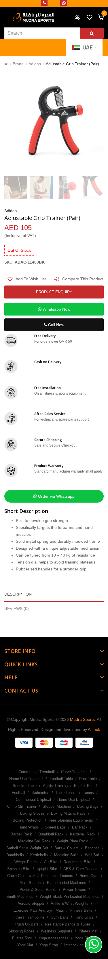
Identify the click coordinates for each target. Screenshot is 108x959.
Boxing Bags (87, 806)
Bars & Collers (66, 848)
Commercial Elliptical (33, 799)
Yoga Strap (48, 945)
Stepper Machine (57, 806)
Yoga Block (84, 938)
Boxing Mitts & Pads (68, 813)
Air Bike (50, 862)
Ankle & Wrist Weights (69, 903)
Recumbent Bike (77, 862)
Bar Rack (80, 827)
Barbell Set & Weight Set (27, 848)
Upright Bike (47, 869)
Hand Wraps (28, 827)
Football (18, 792)
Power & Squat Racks (38, 889)
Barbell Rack (21, 834)
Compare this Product (82, 279)
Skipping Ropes (21, 931)
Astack (94, 729)
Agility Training (55, 785)
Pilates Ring (22, 938)
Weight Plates (26, 862)
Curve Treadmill (74, 772)
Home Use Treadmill (26, 779)
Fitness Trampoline (28, 917)
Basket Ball (83, 785)
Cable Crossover (21, 876)
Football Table (61, 779)
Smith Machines (19, 896)
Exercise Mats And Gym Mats (39, 910)
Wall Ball (92, 855)
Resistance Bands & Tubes (68, 924)
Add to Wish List (31, 279)
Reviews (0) (16, 608)
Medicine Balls (66, 855)
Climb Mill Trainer (21, 806)
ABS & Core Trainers (80, 869)
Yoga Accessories (54, 938)
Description (18, 594)
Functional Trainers (57, 876)
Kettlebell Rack (82, 834)
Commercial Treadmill (36, 772)
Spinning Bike (18, 869)
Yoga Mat (25, 945)
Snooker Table (25, 785)
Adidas (35, 63)
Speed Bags (55, 827)
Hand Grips (84, 917)
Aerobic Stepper (31, 903)
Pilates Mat (88, 931)
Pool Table (88, 779)
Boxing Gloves (32, 813)
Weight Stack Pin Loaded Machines (69, 896)
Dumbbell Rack (51, 834)
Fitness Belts (81, 910)
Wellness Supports (56, 931)
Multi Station (30, 882)
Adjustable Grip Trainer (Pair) (72, 63)
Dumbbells (15, 855)
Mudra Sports (82, 719)
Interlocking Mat (77, 945)
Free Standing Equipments (71, 820)
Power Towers (74, 889)
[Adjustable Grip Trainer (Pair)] (15, 187)
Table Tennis (66, 792)
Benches (92, 848)
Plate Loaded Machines (66, 882)
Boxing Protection (27, 820)
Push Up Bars (27, 924)
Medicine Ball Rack (34, 841)
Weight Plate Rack (72, 841)
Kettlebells (39, 855)
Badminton (40, 792)
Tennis (88, 792)
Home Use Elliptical (73, 799)
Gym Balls (59, 917)
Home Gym (88, 876)
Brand (18, 63)
